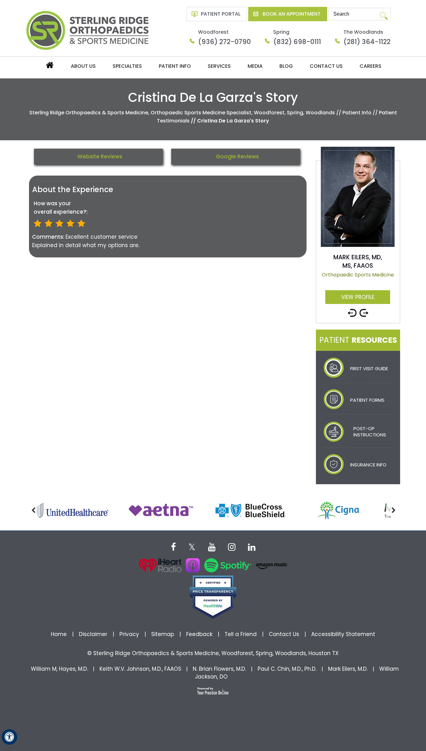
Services (219, 66)
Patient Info (175, 66)
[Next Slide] (364, 310)
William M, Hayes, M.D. (59, 669)
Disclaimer (94, 634)
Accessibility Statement (343, 634)
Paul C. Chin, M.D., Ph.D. (287, 669)
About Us (83, 66)
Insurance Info (368, 464)
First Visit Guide (369, 368)
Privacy (129, 634)
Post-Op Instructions (369, 431)
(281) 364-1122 (366, 41)
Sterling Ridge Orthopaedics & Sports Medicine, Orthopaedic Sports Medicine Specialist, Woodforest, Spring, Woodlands (182, 112)
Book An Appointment (292, 13)
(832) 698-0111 (297, 41)
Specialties (127, 66)
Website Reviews (99, 156)
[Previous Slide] (352, 310)
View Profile (357, 297)
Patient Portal (220, 13)
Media (255, 66)
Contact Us (326, 66)
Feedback (199, 634)
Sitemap (162, 634)
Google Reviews (237, 156)
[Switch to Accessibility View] (9, 737)
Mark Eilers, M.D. (348, 669)
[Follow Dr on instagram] (231, 546)
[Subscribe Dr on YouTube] (211, 546)
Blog (286, 66)
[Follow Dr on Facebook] (173, 546)
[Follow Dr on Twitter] (192, 546)
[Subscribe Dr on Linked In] (251, 546)
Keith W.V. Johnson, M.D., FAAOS (140, 669)
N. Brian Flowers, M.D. (219, 669)
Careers (370, 66)
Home (49, 67)
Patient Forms (367, 400)
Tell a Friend (241, 634)
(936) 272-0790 (224, 41)
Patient (358, 340)
